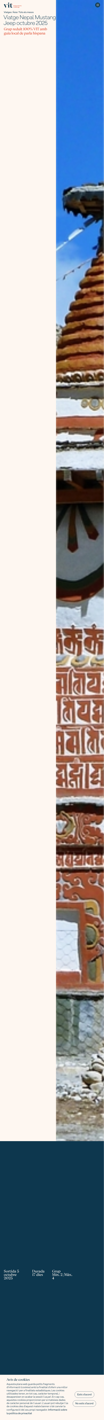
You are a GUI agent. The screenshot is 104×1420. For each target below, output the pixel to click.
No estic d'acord (84, 1403)
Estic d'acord (84, 1394)
